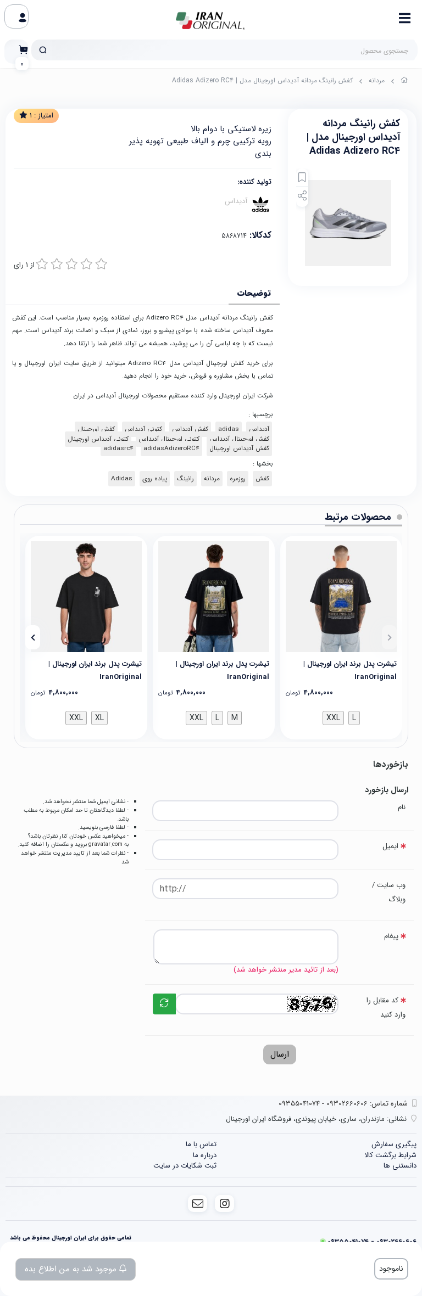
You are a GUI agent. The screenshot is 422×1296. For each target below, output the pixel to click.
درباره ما (204, 1155)
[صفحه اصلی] (404, 81)
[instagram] (224, 1203)
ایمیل (390, 846)
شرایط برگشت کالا (390, 1155)
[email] (197, 1203)
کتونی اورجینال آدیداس (168, 439)
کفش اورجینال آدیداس (239, 439)
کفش (262, 479)
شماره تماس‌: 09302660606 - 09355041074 (343, 1103)
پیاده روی (154, 479)
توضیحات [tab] (254, 293)
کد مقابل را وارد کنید (386, 1007)
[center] (43, 50)
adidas (228, 429)
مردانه (377, 80)
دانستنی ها (400, 1165)
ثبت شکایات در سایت (184, 1165)
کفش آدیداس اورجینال (239, 448)
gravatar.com (105, 844)
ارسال (279, 1054)
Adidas (121, 479)
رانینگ (185, 479)
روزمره (238, 479)
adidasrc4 (118, 448)
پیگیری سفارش (394, 1144)
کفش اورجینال (96, 429)
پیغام (391, 936)
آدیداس (236, 200)
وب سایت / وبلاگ (389, 892)
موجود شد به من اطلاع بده (72, 1269)
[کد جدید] (164, 1004)
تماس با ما (201, 1144)
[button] (389, 637)
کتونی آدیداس (143, 429)
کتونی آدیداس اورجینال (98, 439)
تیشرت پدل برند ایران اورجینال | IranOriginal (350, 670)
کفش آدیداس (190, 429)
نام (402, 807)
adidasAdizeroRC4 (171, 448)
